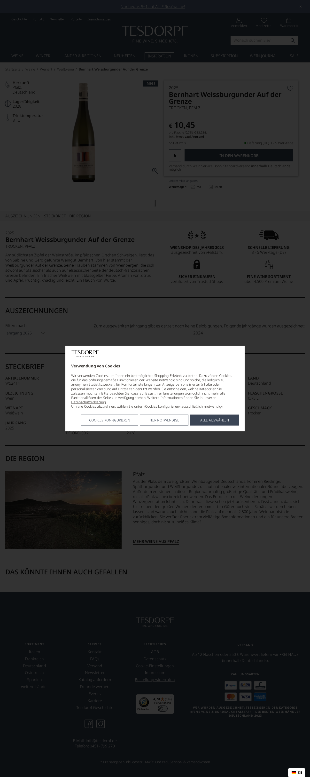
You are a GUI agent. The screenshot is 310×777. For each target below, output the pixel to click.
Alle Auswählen (214, 420)
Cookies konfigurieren (109, 420)
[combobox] (296, 772)
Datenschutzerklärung (88, 402)
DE (300, 772)
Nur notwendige (164, 420)
